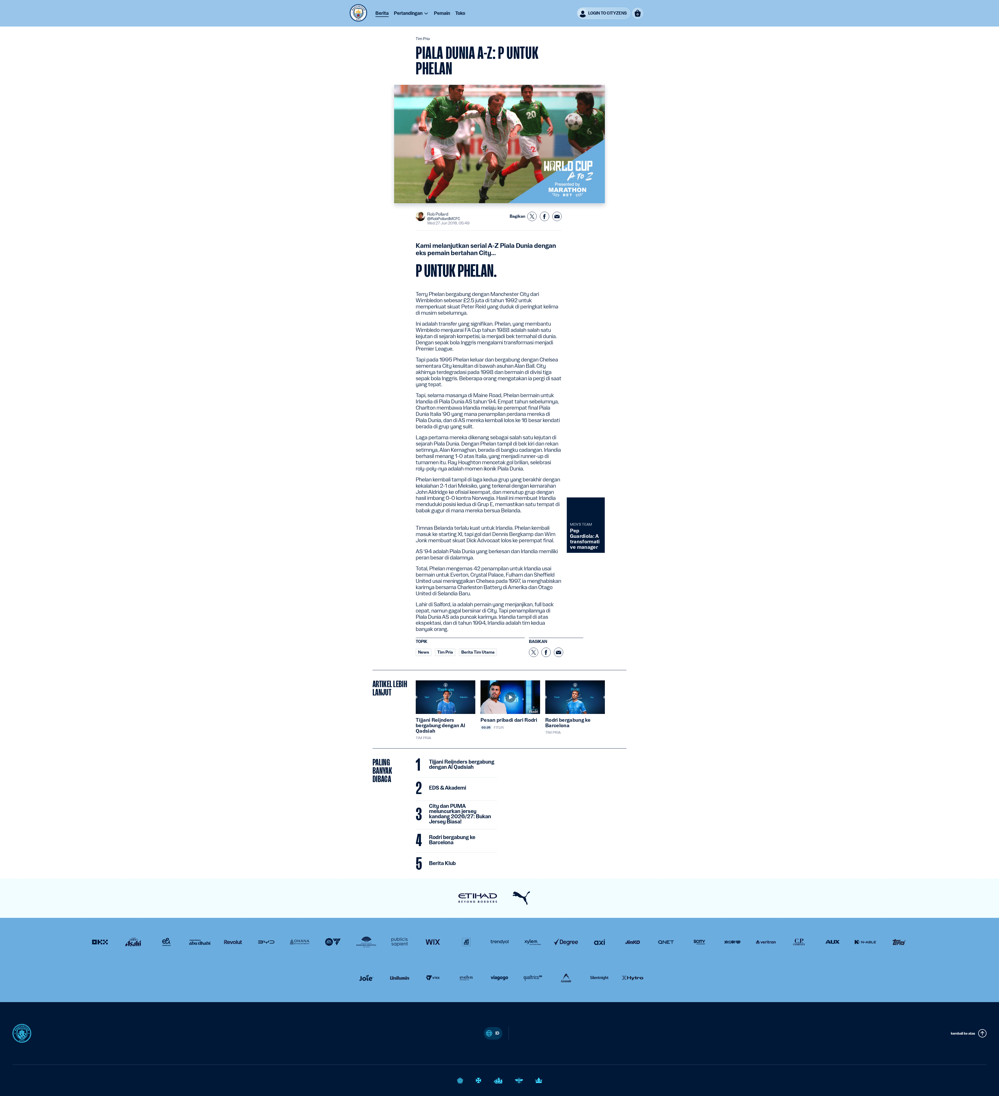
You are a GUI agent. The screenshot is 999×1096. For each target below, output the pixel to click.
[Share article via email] (557, 216)
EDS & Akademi (447, 788)
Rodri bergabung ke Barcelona (452, 840)
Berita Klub (442, 863)
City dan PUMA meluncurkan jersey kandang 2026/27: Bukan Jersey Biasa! (460, 814)
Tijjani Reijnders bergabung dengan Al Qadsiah (461, 764)
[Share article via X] (532, 216)
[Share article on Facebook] (544, 216)
